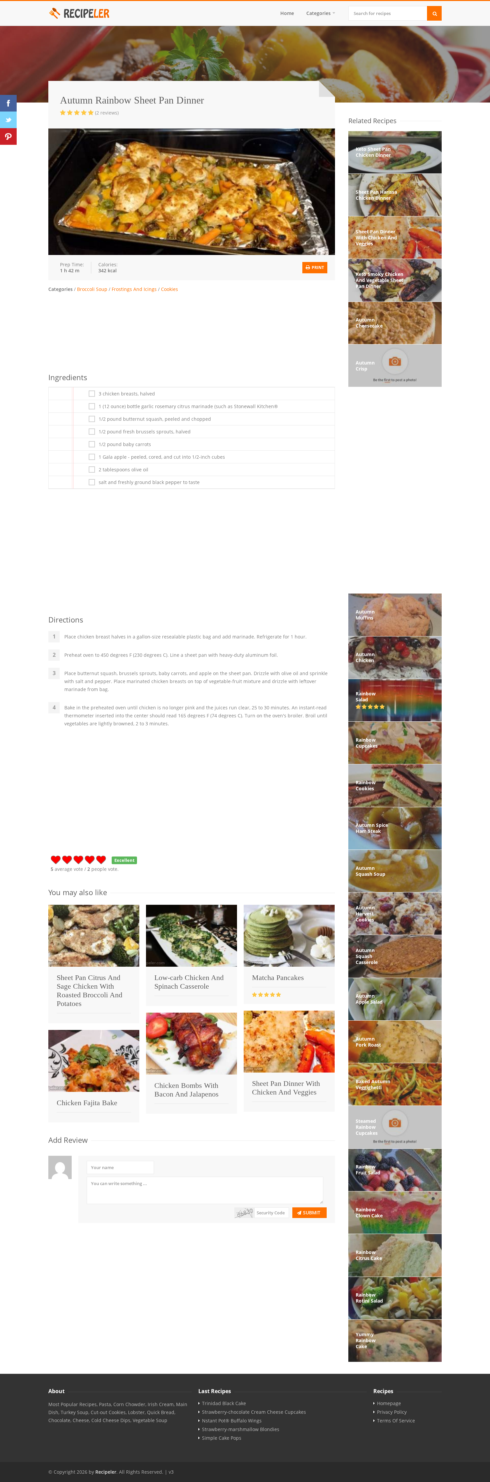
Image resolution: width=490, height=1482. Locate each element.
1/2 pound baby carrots (125, 444)
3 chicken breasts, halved (127, 394)
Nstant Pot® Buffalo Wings (232, 1421)
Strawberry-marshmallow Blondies (240, 1429)
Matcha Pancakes (278, 977)
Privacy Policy (392, 1412)
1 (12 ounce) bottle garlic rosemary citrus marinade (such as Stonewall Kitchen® (188, 406)
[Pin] (8, 136)
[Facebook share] (8, 103)
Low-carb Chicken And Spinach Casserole (189, 981)
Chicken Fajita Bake (87, 1103)
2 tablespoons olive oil (123, 470)
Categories (318, 13)
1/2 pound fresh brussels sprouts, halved (145, 432)
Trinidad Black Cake (224, 1403)
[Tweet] (8, 120)
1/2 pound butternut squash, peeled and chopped (155, 419)
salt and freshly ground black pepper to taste (149, 482)
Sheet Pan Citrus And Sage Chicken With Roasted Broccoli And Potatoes (89, 990)
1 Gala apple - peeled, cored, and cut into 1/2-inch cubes (162, 457)
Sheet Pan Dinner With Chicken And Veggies (286, 1087)
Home (287, 13)
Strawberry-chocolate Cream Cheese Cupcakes (254, 1412)
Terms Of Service (396, 1421)
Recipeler (105, 1472)
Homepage (389, 1403)
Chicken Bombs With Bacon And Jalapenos (186, 1089)
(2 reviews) (107, 113)
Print (317, 267)
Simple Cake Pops (221, 1438)
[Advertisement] (191, 331)
